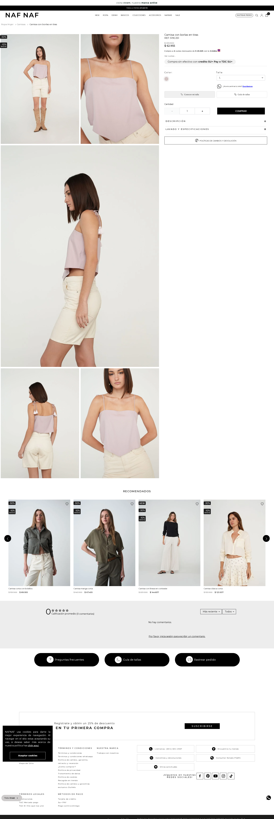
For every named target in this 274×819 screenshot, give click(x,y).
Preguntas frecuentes (69, 659)
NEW (97, 15)
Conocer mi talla (191, 94)
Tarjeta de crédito (67, 799)
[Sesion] (261, 15)
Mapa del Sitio (26, 763)
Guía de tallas (244, 94)
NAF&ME (168, 15)
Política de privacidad (69, 770)
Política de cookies (67, 777)
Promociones (26, 799)
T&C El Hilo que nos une (31, 806)
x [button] (17, 798)
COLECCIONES (139, 15)
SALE (177, 15)
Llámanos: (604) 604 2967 (168, 749)
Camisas (21, 24)
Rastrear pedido (205, 659)
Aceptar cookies (27, 755)
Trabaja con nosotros (108, 753)
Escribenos (248, 86)
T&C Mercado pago (28, 802)
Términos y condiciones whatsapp (75, 756)
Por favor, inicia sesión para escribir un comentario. (177, 636)
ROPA (105, 15)
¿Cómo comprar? (67, 767)
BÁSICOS (125, 15)
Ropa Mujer (7, 24)
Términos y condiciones (70, 753)
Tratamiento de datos (69, 773)
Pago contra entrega (68, 806)
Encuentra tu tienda (228, 749)
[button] (244, 15)
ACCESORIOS (155, 15)
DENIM (114, 15)
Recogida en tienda (68, 780)
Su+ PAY (62, 802)
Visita (9, 798)
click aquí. (33, 745)
